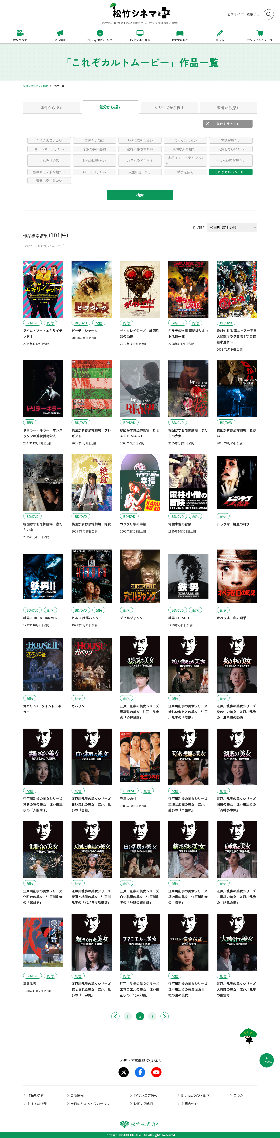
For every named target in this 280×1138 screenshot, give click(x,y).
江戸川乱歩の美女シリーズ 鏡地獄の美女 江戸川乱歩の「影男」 (188, 896)
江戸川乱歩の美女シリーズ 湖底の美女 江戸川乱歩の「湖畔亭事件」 (237, 804)
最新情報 (77, 1095)
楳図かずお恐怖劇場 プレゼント (91, 433)
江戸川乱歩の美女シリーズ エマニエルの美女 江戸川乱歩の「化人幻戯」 (140, 989)
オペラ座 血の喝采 (231, 617)
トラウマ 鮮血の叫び (233, 523)
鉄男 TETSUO (178, 617)
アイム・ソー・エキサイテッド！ (42, 333)
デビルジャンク (131, 617)
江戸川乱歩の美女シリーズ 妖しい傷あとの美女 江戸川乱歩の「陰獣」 (188, 711)
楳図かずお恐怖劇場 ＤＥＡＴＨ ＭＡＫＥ (139, 433)
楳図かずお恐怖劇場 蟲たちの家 (43, 526)
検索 (140, 195)
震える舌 (29, 983)
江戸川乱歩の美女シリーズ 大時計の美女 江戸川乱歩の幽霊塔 (237, 989)
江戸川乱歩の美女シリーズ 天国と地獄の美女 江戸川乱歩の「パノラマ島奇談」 (92, 896)
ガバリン (78, 705)
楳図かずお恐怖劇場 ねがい (236, 433)
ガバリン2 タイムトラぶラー (42, 708)
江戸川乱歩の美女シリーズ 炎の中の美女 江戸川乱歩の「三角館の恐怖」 (237, 711)
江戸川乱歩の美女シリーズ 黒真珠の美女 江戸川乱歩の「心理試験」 (140, 711)
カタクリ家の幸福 (133, 523)
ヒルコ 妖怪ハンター (87, 617)
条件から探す (52, 107)
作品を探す (35, 1095)
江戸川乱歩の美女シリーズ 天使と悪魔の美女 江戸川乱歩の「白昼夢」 (188, 804)
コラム (238, 1095)
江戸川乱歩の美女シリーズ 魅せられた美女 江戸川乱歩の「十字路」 (92, 989)
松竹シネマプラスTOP (35, 85)
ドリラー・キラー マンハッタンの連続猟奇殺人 (43, 433)
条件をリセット (227, 123)
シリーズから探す (169, 107)
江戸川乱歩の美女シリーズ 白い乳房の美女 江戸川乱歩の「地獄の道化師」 (140, 896)
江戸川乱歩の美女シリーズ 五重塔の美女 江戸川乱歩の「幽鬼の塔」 (237, 896)
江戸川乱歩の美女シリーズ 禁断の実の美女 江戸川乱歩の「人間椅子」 (43, 804)
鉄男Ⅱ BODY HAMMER (40, 617)
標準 (250, 14)
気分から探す (110, 106)
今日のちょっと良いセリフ (90, 1103)
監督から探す (228, 107)
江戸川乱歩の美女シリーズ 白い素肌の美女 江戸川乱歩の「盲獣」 (92, 804)
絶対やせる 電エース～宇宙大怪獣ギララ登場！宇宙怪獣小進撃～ (237, 336)
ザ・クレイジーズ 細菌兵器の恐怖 (139, 333)
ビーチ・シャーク (85, 330)
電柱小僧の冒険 (179, 523)
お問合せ (187, 1103)
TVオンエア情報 (145, 1095)
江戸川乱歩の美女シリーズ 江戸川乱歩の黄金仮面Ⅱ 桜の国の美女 (188, 989)
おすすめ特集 (37, 1103)
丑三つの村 (128, 798)
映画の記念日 (143, 1103)
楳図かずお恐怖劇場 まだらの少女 (188, 433)
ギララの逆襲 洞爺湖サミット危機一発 (188, 333)
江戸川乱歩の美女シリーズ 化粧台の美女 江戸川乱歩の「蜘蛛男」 (43, 896)
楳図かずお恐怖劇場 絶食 (91, 523)
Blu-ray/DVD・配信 (195, 1095)
